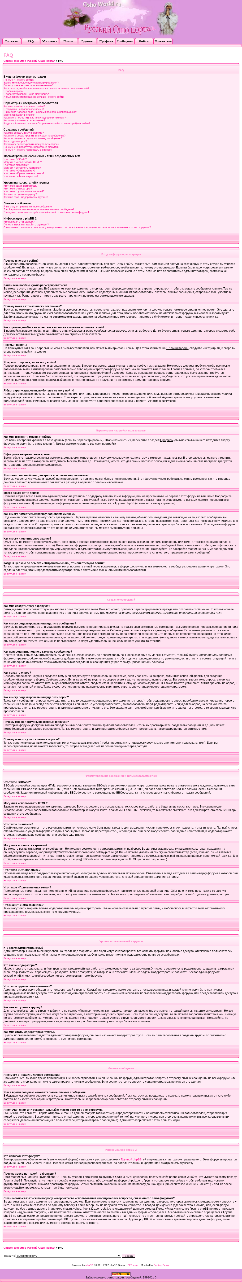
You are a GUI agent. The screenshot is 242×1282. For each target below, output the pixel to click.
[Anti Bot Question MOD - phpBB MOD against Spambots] (121, 1275)
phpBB (89, 1265)
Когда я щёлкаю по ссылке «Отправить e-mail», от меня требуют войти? (47, 123)
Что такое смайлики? (16, 164)
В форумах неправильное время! (24, 109)
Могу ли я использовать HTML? (23, 162)
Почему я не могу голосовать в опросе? (28, 149)
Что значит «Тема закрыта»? (21, 176)
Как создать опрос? (15, 141)
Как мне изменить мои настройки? (24, 106)
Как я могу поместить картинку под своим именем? (35, 117)
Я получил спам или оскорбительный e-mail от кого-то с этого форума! (46, 212)
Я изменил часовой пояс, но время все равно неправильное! (40, 111)
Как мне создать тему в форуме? (24, 132)
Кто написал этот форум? (19, 221)
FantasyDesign (162, 1265)
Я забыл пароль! (13, 91)
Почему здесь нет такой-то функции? (26, 224)
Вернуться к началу (15, 278)
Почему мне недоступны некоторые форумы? (31, 146)
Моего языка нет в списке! (19, 114)
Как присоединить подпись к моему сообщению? (33, 138)
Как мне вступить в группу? (20, 194)
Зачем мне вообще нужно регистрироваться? (31, 82)
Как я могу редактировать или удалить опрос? (31, 144)
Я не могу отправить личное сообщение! (28, 206)
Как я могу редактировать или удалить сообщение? (34, 135)
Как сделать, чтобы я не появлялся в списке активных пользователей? (46, 88)
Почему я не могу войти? (19, 79)
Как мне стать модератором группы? (26, 197)
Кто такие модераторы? (18, 188)
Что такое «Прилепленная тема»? (24, 173)
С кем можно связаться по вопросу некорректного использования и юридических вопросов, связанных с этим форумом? (77, 227)
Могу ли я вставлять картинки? (22, 167)
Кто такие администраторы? (20, 185)
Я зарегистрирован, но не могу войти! (26, 93)
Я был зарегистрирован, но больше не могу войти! (34, 96)
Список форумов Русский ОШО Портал (29, 60)
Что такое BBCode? (15, 159)
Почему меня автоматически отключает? (28, 85)
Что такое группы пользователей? (24, 191)
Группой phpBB (131, 1159)
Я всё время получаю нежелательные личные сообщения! (39, 209)
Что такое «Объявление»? (19, 170)
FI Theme (133, 1265)
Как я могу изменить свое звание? (24, 120)
